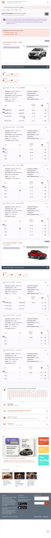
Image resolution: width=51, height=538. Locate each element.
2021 (29, 391)
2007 (45, 393)
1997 (45, 396)
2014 (17, 393)
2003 (21, 396)
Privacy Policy (45, 516)
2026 (9, 391)
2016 (9, 393)
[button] (25, 7)
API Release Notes (38, 516)
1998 (41, 396)
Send (47, 503)
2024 (17, 391)
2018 (41, 391)
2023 (21, 391)
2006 (9, 396)
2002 (25, 396)
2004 (17, 396)
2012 (25, 393)
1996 (9, 398)
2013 (21, 393)
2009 (37, 393)
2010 (33, 393)
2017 (45, 391)
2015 (13, 393)
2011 (29, 393)
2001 (29, 396)
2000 (33, 396)
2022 (25, 391)
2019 (37, 391)
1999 (37, 396)
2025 (13, 391)
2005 (13, 396)
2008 (41, 393)
